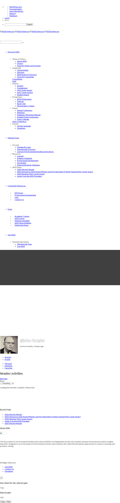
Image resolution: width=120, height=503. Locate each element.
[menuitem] (62, 24)
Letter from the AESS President (29, 176)
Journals (20, 156)
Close (3, 502)
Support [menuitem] (12, 13)
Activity (8, 357)
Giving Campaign (24, 126)
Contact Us (19, 199)
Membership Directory (26, 149)
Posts (10, 209)
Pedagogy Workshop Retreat (29, 115)
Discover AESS (13, 52)
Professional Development (27, 160)
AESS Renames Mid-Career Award (31, 174)
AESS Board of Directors (27, 74)
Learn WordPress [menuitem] (16, 11)
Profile (7, 359)
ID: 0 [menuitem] (7, 20)
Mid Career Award (24, 90)
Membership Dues (24, 244)
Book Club (21, 104)
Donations (21, 128)
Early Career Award (25, 92)
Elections (20, 72)
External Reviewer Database (28, 165)
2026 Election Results (25, 169)
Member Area (13, 138)
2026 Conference (19, 121)
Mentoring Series (21, 225)
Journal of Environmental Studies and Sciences (35, 151)
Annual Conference (24, 110)
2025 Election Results (13, 423)
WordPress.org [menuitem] (15, 7)
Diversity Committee (25, 77)
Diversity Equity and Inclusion (29, 66)
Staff (14, 81)
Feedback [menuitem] (13, 16)
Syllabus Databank (24, 158)
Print (8, 502)
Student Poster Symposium (28, 117)
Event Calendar (23, 119)
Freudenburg (22, 88)
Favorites (8, 368)
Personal (8, 363)
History (20, 63)
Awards (20, 86)
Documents (21, 163)
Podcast (20, 101)
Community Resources (17, 186)
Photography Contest (25, 106)
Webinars (21, 112)
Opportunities (22, 70)
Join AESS (11, 235)
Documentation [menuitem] (15, 9)
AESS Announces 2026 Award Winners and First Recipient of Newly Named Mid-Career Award (55, 172)
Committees (17, 79)
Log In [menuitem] (7, 18)
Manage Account (24, 147)
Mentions (8, 366)
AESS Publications (24, 99)
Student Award (23, 95)
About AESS (22, 61)
